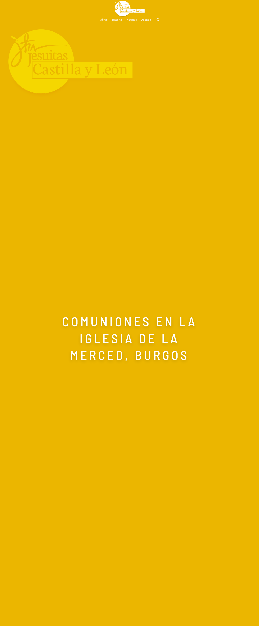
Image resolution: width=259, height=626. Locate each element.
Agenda (146, 19)
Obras (103, 19)
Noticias (132, 19)
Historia (117, 19)
